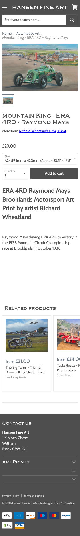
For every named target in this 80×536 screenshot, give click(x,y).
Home (7, 34)
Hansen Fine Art (22, 503)
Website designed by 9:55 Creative (54, 503)
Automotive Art (27, 34)
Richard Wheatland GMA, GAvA (42, 131)
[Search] (72, 20)
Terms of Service (34, 495)
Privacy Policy (10, 495)
